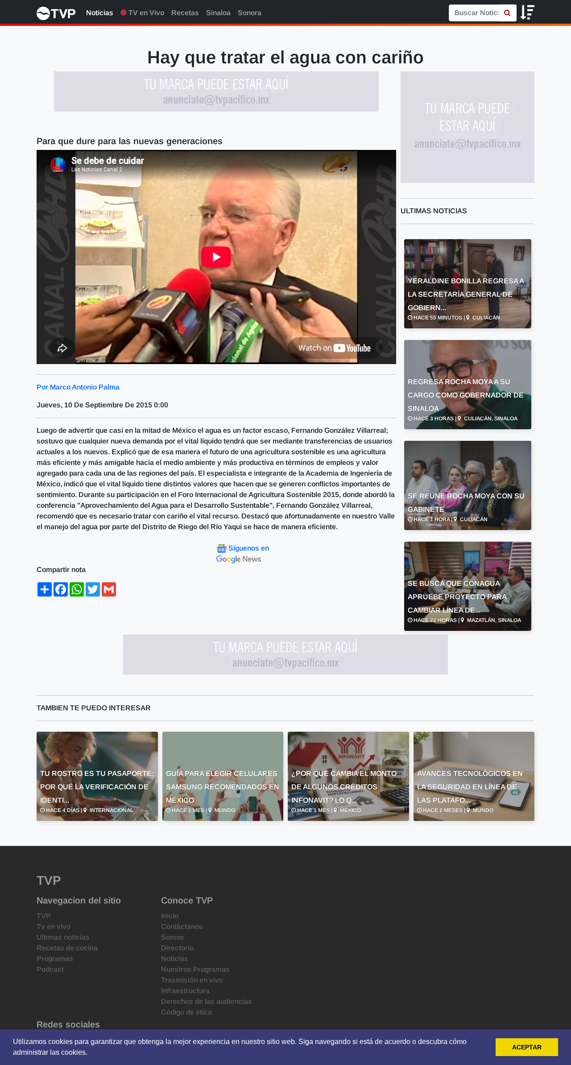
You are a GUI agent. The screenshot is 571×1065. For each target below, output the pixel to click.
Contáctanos (182, 926)
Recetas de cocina (67, 948)
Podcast (50, 969)
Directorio (177, 948)
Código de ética (186, 1012)
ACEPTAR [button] (527, 1047)
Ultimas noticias (63, 937)
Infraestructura (185, 991)
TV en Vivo (145, 13)
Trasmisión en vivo (192, 980)
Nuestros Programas (195, 969)
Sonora (249, 13)
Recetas (185, 13)
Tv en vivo (53, 926)
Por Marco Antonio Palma (78, 387)
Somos (172, 937)
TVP (44, 916)
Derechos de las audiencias (206, 1001)
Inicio (169, 916)
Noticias (99, 13)
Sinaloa (218, 13)
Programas (55, 958)
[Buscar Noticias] (507, 12)
